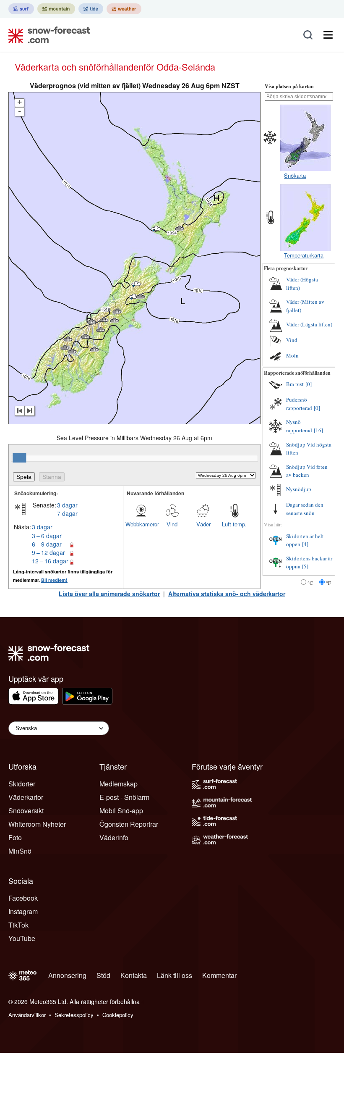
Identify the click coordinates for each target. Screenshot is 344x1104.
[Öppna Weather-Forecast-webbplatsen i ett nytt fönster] (124, 8)
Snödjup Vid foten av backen (307, 471)
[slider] (19, 458)
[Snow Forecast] (46, 34)
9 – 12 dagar (48, 552)
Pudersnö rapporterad (299, 404)
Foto (15, 837)
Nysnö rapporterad (299, 426)
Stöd (103, 975)
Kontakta (133, 975)
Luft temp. (234, 524)
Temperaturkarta (303, 255)
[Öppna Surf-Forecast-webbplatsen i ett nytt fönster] (21, 8)
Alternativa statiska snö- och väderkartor (226, 593)
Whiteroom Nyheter (37, 824)
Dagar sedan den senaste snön (304, 509)
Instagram (23, 911)
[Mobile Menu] (328, 34)
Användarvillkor (27, 1015)
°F (328, 582)
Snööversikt (26, 810)
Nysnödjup (298, 489)
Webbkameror (140, 524)
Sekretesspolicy (74, 1015)
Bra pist (295, 384)
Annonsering (67, 975)
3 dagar (67, 505)
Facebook (23, 898)
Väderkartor (25, 797)
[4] (305, 544)
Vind (172, 524)
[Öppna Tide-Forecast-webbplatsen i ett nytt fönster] (90, 8)
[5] (305, 566)
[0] (308, 384)
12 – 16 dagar (50, 561)
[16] (318, 430)
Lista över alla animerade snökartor (109, 593)
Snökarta (295, 175)
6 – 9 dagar (47, 544)
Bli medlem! (54, 580)
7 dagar (67, 513)
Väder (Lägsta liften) (309, 324)
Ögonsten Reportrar (128, 824)
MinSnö (19, 851)
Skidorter (21, 784)
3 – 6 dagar (47, 535)
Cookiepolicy (117, 1015)
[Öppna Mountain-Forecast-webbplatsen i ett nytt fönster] (56, 8)
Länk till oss (174, 975)
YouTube (21, 938)
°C (310, 582)
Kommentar (219, 975)
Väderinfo (113, 837)
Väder (203, 524)
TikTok (18, 925)
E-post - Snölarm (124, 797)
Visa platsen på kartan (289, 86)
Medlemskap (118, 784)
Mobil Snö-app (121, 810)
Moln (292, 355)
